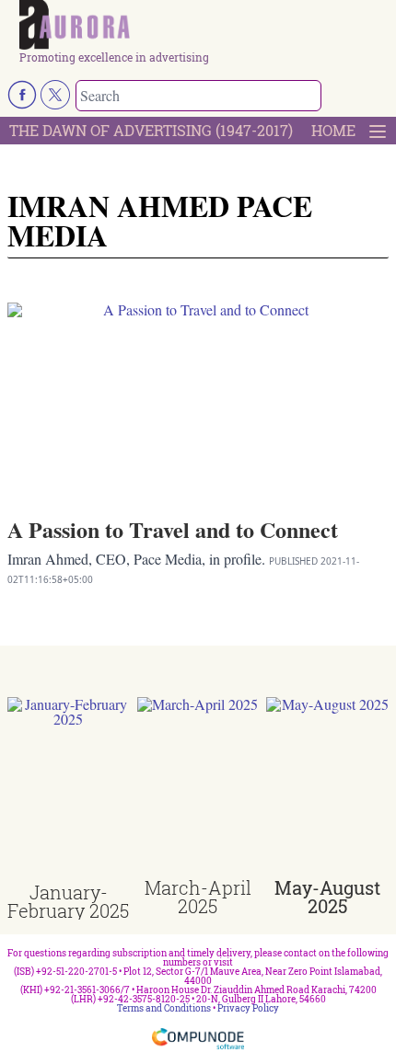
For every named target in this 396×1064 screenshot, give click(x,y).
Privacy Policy (248, 1008)
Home (333, 130)
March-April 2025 (198, 896)
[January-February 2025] (68, 790)
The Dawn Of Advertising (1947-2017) (151, 130)
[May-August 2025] (327, 788)
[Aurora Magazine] (204, 25)
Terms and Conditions (164, 1008)
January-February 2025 (68, 901)
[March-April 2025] (198, 788)
